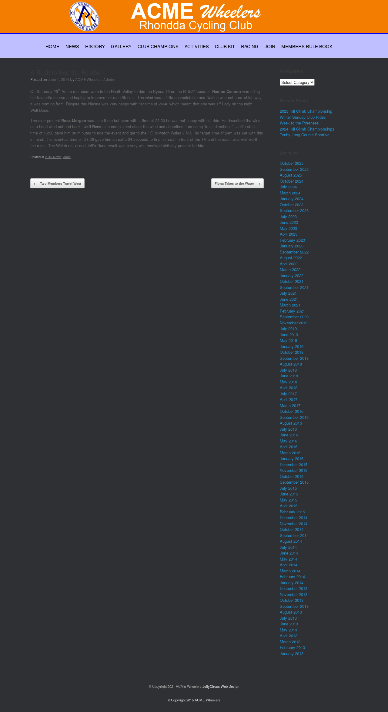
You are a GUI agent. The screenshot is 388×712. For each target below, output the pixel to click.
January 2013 (291, 653)
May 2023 (288, 228)
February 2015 (292, 512)
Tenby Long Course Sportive (304, 134)
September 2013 (294, 606)
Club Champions (158, 46)
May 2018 (288, 382)
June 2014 (289, 553)
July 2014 (288, 547)
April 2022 (288, 264)
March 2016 (290, 452)
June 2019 (289, 334)
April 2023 (288, 234)
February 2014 (292, 576)
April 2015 (288, 505)
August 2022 (291, 257)
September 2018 (294, 358)
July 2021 (288, 293)
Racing (250, 46)
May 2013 (288, 630)
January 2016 (291, 458)
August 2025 (291, 175)
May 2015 (288, 500)
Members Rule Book (307, 46)
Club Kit (225, 46)
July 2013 (288, 618)
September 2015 (294, 482)
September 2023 (294, 210)
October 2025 (291, 163)
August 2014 (291, 541)
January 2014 (291, 582)
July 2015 (288, 488)
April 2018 (288, 387)
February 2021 (292, 311)
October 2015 (291, 476)
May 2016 (288, 441)
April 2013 (288, 635)
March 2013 (290, 641)
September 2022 (294, 252)
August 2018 (291, 364)
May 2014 (288, 559)
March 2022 (290, 269)
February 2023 (292, 240)
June (67, 156)
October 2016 (291, 411)
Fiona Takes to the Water (237, 183)
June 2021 (289, 299)
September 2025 (294, 169)
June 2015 (289, 494)
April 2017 (288, 399)
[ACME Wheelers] (197, 23)
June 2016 (289, 435)
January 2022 (291, 275)
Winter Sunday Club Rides (303, 117)
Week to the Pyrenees (299, 123)
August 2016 (291, 423)
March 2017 (290, 405)
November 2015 (293, 470)
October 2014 (291, 529)
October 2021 (291, 281)
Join (270, 46)
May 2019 (288, 340)
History (95, 46)
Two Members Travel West (57, 183)
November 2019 (293, 323)
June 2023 (289, 222)
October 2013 (291, 600)
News (72, 46)
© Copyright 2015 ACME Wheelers (194, 699)
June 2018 (289, 376)
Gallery (121, 46)
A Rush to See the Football (66, 72)
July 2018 (288, 370)
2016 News (53, 156)
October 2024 (291, 181)
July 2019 (288, 328)
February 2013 (292, 647)
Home (52, 46)
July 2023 (288, 216)
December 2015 (293, 464)
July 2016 (288, 429)
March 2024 (290, 193)
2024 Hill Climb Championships (307, 129)
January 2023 (291, 246)
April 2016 (288, 446)
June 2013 (289, 624)
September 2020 (294, 317)
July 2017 (288, 393)
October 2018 (291, 352)
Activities (197, 46)
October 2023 (291, 204)
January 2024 (291, 198)
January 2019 (291, 346)
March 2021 (290, 305)
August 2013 (291, 612)
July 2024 (288, 187)
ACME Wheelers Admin (94, 79)
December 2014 (293, 517)
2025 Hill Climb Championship (306, 111)
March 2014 (290, 571)
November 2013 (293, 594)
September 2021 (294, 287)
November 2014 (293, 523)
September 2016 (294, 417)
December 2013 (293, 588)
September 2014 (294, 535)
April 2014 (288, 565)
